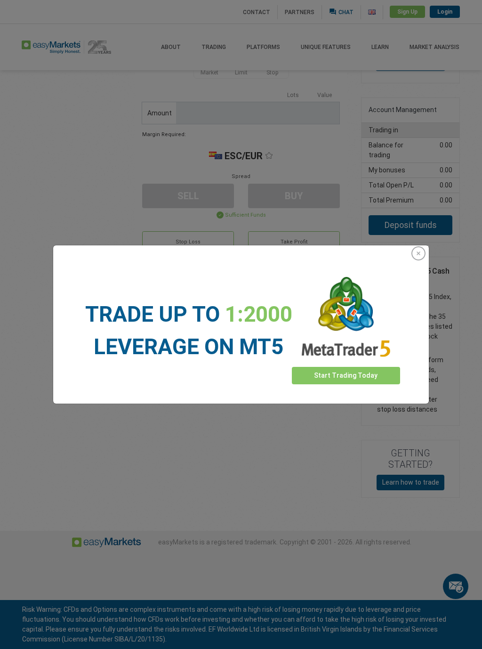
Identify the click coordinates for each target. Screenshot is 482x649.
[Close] (418, 253)
